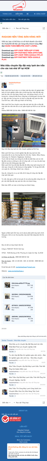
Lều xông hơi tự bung (23, 432)
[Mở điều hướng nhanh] (44, 28)
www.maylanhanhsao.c (16, 271)
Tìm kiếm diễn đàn (9, 19)
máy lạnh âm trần (25, 76)
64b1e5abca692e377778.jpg (21, 283)
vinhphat (11, 349)
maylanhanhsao (15, 82)
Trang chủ (7, 14)
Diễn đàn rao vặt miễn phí (10, 414)
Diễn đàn (19, 14)
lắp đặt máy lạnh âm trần (11, 76)
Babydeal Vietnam (23, 430)
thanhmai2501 (13, 360)
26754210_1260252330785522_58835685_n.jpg (27, 305)
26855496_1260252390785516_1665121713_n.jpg (28, 316)
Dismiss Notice (38, 445)
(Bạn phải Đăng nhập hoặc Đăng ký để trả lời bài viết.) (32, 336)
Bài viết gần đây (24, 19)
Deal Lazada (23, 442)
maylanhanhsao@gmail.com (25, 267)
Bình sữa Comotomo (23, 440)
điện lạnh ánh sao (37, 76)
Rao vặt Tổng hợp (29, 349)
